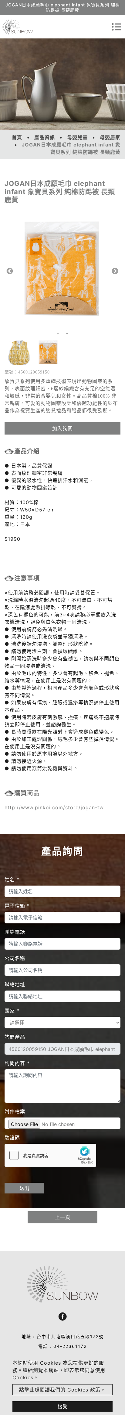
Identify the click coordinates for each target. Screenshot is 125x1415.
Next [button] (114, 271)
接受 (62, 1406)
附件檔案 (15, 1111)
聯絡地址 (15, 984)
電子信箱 (17, 906)
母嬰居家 (110, 137)
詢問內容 (17, 1063)
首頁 (17, 137)
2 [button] (67, 333)
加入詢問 (62, 428)
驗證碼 (12, 1138)
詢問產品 (15, 1037)
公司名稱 (15, 958)
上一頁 (62, 1217)
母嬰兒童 (77, 137)
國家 (12, 1011)
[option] (62, 270)
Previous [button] (9, 271)
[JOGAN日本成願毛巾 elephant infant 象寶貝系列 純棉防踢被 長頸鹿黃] (62, 270)
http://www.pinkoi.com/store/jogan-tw (54, 807)
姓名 (12, 879)
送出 (24, 1188)
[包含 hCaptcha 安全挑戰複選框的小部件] (50, 1155)
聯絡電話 (15, 932)
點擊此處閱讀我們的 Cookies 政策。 (62, 1390)
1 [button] (58, 333)
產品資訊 (44, 137)
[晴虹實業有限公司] (17, 27)
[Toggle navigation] (116, 27)
